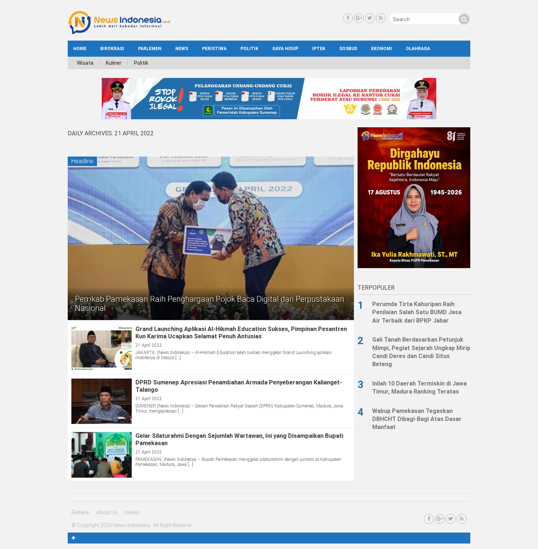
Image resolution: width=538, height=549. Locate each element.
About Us (106, 512)
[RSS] (381, 18)
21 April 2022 (148, 345)
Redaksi (80, 512)
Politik (249, 48)
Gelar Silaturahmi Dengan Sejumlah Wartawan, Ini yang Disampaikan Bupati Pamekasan (239, 439)
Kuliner (114, 63)
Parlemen (149, 48)
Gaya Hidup (285, 48)
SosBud (348, 48)
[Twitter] (370, 18)
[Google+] (359, 18)
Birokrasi (112, 48)
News (181, 48)
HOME (79, 48)
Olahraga (418, 48)
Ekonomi (381, 48)
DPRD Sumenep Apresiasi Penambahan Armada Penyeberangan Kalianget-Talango (238, 386)
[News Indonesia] (119, 32)
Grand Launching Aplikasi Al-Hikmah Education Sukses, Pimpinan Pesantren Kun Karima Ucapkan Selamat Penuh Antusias (241, 332)
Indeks (131, 512)
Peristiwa (214, 48)
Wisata (85, 63)
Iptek (318, 48)
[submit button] (464, 19)
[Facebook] (348, 18)
